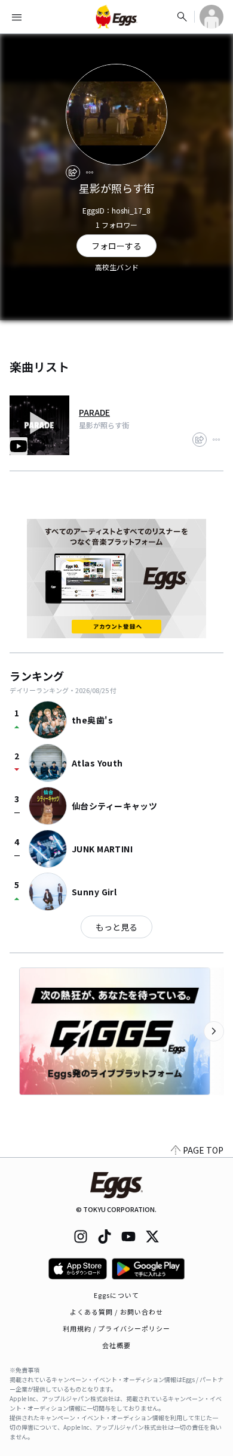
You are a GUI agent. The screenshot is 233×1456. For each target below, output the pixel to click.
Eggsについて (116, 1295)
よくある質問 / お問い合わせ (117, 1311)
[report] (89, 172)
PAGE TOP (203, 1150)
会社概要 (116, 1345)
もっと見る (116, 927)
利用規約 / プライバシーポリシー (117, 1328)
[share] (73, 172)
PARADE (94, 412)
